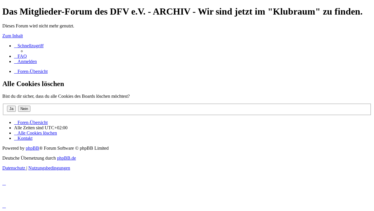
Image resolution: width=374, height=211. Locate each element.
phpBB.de (66, 158)
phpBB (32, 148)
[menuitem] (20, 56)
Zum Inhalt (12, 35)
